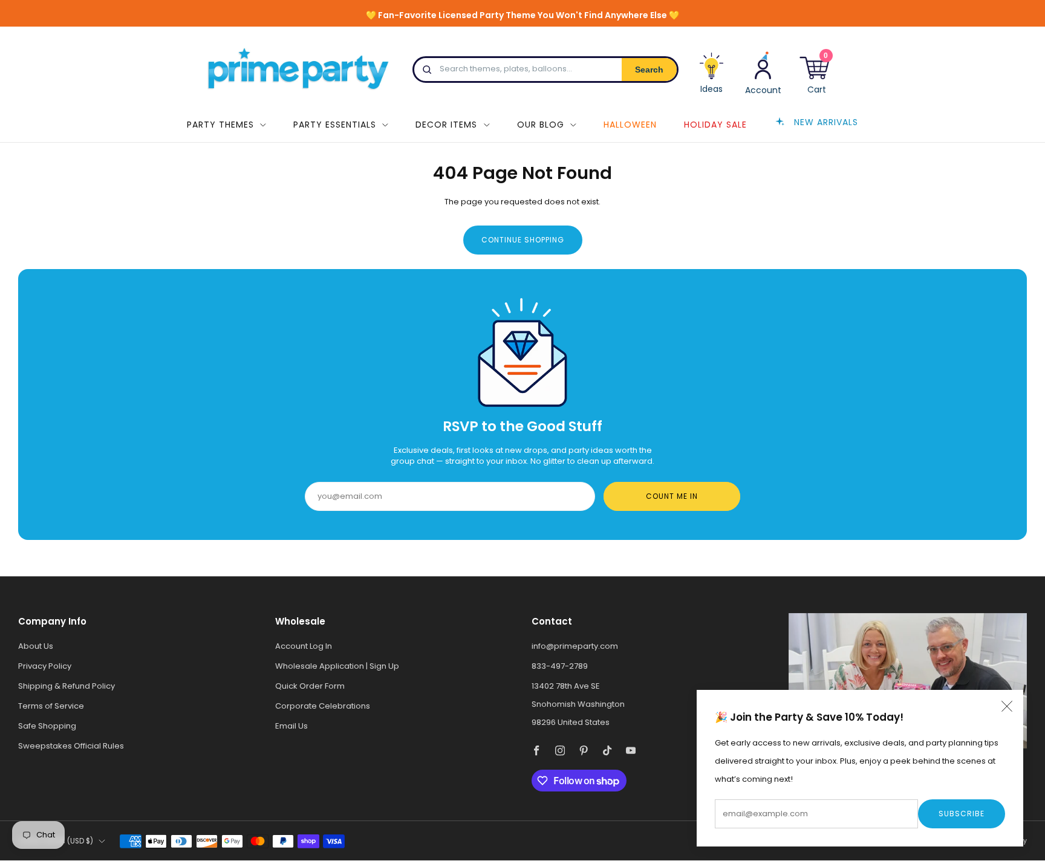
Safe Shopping (47, 726)
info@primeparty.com (575, 646)
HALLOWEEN (630, 125)
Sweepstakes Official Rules (71, 746)
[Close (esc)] (1007, 706)
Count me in (672, 496)
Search (649, 69)
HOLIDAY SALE (715, 125)
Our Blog (540, 125)
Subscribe (962, 813)
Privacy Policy (44, 666)
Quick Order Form (310, 686)
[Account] (763, 72)
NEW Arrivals (826, 121)
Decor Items (446, 125)
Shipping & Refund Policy (66, 686)
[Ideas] (712, 77)
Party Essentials (334, 125)
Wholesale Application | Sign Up (337, 666)
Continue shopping (522, 240)
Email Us (291, 726)
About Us (35, 646)
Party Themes (220, 125)
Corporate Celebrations (322, 706)
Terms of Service (51, 706)
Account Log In (303, 646)
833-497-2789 (560, 666)
